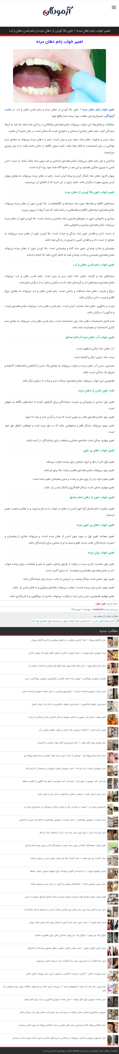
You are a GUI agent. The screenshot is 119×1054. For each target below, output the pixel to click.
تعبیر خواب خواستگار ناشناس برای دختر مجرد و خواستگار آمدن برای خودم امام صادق (65, 845)
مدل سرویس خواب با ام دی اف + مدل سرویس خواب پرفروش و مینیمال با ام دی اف (66, 768)
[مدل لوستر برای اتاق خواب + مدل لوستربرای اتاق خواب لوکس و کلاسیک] (112, 750)
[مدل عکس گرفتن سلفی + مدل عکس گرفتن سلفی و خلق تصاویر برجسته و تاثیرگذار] (112, 955)
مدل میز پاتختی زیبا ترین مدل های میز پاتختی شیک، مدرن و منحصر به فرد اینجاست (65, 909)
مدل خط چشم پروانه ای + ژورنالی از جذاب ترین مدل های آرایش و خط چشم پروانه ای (65, 755)
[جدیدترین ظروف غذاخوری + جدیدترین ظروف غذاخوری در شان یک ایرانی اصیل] (112, 711)
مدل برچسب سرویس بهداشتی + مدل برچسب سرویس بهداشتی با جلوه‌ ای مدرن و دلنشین (62, 820)
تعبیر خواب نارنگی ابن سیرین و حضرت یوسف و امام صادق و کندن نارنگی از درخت (67, 717)
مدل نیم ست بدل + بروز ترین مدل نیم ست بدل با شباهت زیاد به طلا (73, 832)
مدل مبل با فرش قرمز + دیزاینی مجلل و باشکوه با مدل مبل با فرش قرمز (72, 794)
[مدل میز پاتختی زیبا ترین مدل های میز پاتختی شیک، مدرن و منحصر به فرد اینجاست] (112, 917)
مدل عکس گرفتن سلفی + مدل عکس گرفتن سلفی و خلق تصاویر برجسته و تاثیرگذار (66, 948)
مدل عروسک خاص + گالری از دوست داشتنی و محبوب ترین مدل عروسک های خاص (65, 974)
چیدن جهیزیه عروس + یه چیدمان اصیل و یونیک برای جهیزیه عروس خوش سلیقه (68, 871)
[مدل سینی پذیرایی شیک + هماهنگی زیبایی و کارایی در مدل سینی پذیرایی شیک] (112, 891)
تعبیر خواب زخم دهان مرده (59, 41)
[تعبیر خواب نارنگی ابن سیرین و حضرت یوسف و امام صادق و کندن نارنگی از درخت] (112, 724)
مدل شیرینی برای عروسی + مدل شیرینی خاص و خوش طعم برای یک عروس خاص (67, 653)
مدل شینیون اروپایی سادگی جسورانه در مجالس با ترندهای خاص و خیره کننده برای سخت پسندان (59, 1038)
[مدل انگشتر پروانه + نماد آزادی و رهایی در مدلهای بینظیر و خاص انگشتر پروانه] (112, 647)
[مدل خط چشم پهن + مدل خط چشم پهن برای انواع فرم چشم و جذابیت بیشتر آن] (112, 673)
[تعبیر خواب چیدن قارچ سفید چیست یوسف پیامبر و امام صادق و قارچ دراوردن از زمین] (112, 904)
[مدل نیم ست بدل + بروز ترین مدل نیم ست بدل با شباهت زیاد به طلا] (112, 840)
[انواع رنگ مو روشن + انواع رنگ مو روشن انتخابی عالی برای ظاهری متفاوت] (112, 942)
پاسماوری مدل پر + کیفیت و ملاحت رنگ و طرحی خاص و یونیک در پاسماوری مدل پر (65, 807)
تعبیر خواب (100, 604)
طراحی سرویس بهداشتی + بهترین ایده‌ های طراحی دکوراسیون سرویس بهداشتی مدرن (65, 678)
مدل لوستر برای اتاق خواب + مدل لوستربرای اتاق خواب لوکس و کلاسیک (71, 743)
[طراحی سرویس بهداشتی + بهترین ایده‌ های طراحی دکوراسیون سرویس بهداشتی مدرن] (112, 686)
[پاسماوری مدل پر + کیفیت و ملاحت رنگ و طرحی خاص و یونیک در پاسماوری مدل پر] (112, 814)
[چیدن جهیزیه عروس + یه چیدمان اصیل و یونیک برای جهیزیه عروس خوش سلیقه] (112, 878)
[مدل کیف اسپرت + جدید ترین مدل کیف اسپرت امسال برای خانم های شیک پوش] (112, 929)
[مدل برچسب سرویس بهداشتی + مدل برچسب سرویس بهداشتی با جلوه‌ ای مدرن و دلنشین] (112, 827)
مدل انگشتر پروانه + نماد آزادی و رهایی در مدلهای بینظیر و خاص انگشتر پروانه (68, 640)
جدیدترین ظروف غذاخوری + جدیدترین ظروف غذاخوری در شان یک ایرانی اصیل (69, 704)
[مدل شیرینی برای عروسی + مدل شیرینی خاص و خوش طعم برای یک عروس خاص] (112, 660)
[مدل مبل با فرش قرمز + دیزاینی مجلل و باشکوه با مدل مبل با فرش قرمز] (112, 801)
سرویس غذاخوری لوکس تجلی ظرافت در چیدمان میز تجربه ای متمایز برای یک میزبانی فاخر (63, 1012)
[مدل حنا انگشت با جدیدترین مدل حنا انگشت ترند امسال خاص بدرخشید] (112, 968)
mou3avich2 (98, 609)
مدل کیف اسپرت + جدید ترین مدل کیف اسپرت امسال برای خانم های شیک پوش (67, 922)
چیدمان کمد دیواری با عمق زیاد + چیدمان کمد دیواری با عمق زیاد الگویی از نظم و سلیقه (64, 781)
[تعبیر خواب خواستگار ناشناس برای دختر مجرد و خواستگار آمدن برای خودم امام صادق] (112, 852)
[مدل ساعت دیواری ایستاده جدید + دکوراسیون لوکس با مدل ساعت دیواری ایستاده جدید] (112, 698)
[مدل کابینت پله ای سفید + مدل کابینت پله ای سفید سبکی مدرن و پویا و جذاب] (112, 865)
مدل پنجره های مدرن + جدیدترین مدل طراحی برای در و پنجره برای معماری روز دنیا (73, 621)
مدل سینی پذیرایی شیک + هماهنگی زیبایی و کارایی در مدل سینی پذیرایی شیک (68, 884)
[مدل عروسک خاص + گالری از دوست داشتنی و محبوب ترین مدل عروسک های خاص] (112, 981)
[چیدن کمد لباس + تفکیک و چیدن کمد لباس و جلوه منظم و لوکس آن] (112, 737)
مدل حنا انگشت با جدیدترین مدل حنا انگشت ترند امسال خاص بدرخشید (71, 961)
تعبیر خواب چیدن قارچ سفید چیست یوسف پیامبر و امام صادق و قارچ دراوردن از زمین (65, 897)
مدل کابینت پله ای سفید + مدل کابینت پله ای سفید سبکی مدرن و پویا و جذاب (68, 858)
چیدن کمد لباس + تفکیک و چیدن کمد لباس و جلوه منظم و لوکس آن (72, 730)
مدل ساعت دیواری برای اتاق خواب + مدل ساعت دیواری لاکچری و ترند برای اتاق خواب (65, 999)
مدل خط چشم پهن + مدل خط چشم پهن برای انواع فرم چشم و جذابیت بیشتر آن (67, 666)
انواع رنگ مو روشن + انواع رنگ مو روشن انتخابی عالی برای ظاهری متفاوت (70, 935)
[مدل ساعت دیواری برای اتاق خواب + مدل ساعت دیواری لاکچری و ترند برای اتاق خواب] (112, 1006)
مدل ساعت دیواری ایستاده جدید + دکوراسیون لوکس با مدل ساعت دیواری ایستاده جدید (64, 691)
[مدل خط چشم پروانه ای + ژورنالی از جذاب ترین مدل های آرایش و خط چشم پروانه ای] (112, 763)
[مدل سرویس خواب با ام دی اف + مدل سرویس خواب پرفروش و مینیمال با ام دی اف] (112, 775)
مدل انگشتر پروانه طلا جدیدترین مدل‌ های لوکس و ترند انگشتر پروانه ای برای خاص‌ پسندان (62, 1025)
